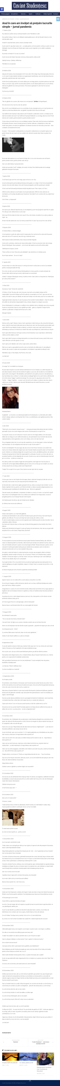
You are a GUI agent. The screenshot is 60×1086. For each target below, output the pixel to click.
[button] (2, 9)
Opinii (30, 14)
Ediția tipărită (48, 14)
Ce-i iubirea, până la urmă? (26, 1062)
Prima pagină (5, 14)
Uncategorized (24, 19)
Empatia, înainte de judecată (9, 1062)
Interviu (23, 14)
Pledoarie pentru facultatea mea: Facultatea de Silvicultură (44, 1069)
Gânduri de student (8, 19)
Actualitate (14, 14)
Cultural (37, 14)
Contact (55, 14)
